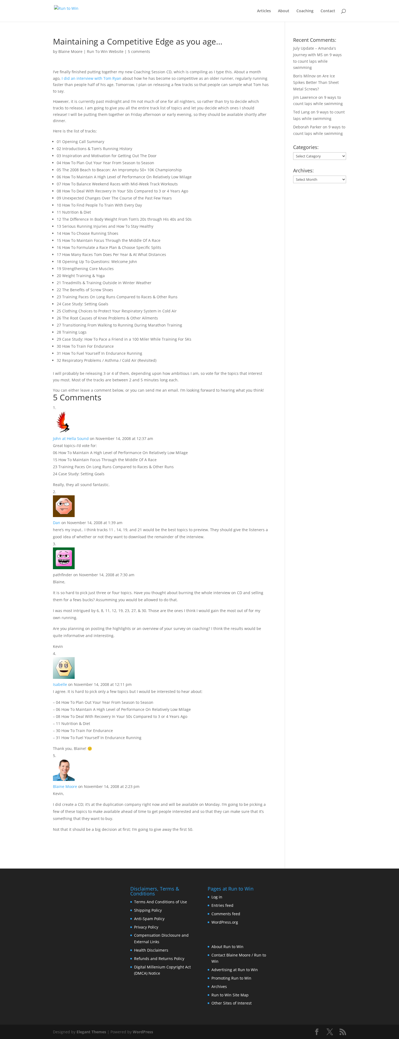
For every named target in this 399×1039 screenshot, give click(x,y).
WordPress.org (224, 922)
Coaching (305, 11)
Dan (56, 522)
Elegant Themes (91, 1031)
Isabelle (60, 684)
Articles (264, 11)
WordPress (143, 1031)
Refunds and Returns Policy (159, 958)
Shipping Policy (148, 910)
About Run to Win (227, 946)
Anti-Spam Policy (149, 918)
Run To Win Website (105, 51)
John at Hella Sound (71, 438)
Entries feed (222, 905)
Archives (219, 986)
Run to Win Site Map (230, 994)
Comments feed (225, 913)
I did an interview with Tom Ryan (91, 78)
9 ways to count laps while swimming (317, 61)
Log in (216, 896)
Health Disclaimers (151, 950)
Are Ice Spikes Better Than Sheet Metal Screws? (316, 82)
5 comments (139, 51)
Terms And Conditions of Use (160, 901)
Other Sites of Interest (231, 1003)
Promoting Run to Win (231, 978)
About (283, 11)
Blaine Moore (70, 51)
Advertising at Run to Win (234, 969)
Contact (328, 11)
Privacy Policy (146, 927)
